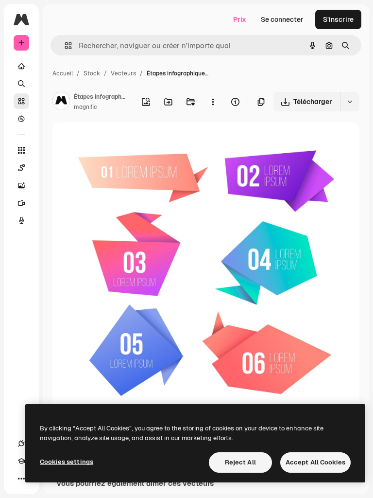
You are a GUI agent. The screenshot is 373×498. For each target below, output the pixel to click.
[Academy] (21, 461)
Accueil (62, 73)
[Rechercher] (21, 83)
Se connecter (282, 19)
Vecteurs (123, 73)
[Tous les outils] (21, 150)
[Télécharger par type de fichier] (349, 101)
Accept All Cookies (315, 462)
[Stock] (21, 101)
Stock (92, 73)
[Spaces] (21, 168)
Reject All (240, 462)
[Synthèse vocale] (21, 220)
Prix (239, 19)
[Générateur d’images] (21, 185)
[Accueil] (21, 66)
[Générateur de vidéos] (21, 203)
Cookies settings (66, 462)
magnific (85, 107)
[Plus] (21, 478)
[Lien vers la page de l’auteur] (61, 102)
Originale (116, 140)
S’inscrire (338, 19)
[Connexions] (21, 443)
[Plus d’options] (212, 101)
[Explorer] (21, 118)
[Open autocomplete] (64, 45)
